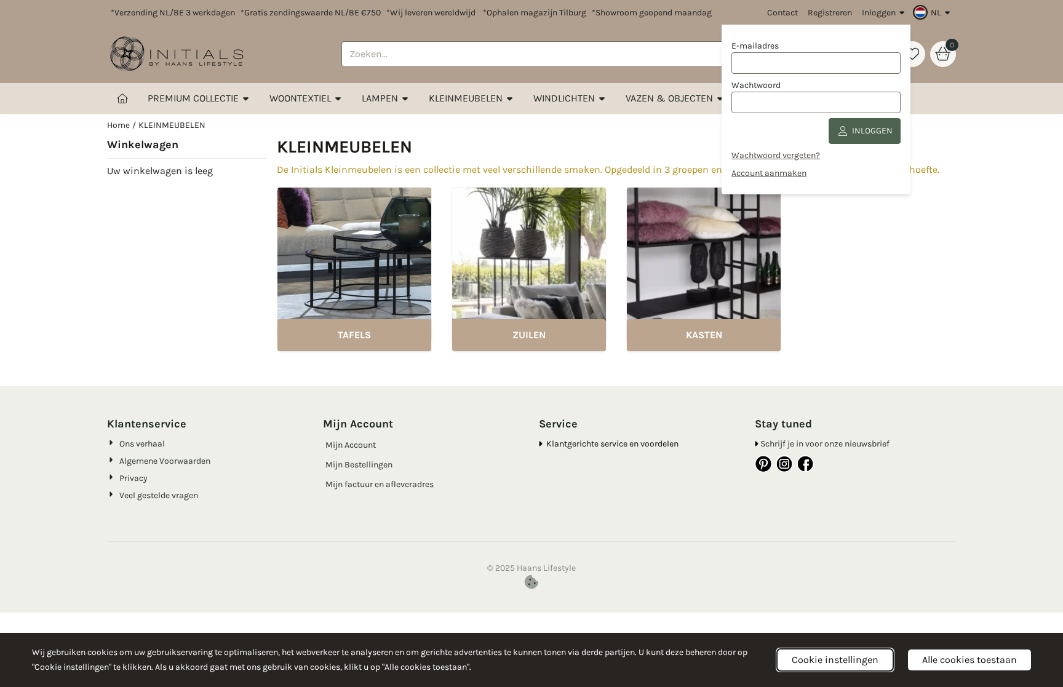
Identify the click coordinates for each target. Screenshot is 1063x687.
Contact (782, 12)
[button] (933, 12)
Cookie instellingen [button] (835, 659)
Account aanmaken (768, 173)
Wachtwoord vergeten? (775, 155)
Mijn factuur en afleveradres (379, 484)
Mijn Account (350, 445)
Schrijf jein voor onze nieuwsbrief (825, 444)
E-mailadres (755, 46)
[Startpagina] (122, 98)
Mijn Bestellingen (358, 464)
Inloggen (879, 12)
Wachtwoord (756, 85)
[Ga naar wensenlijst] (912, 54)
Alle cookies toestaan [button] (969, 659)
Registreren (830, 12)
